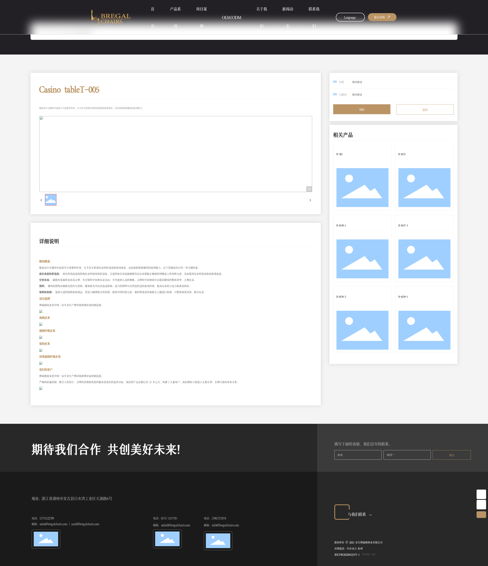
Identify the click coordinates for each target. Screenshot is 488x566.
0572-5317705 (169, 518)
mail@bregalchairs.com (85, 524)
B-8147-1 (403, 225)
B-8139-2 (341, 296)
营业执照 (365, 554)
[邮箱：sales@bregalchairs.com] (481, 504)
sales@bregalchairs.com (53, 524)
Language (350, 17)
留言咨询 (379, 17)
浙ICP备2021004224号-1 (347, 554)
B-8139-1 (403, 296)
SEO (374, 554)
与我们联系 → (360, 514)
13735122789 (47, 518)
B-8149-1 (341, 225)
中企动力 (352, 548)
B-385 (339, 154)
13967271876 (219, 518)
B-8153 (401, 154)
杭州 (360, 548)
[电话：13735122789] (481, 494)
